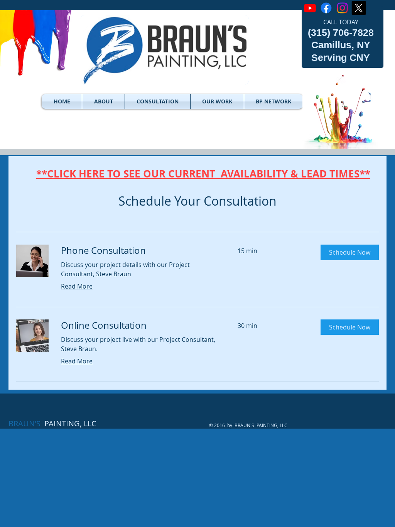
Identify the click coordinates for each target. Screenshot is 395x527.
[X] (358, 8)
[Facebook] (326, 8)
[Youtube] (310, 8)
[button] (103, 101)
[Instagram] (342, 8)
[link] (140, 251)
